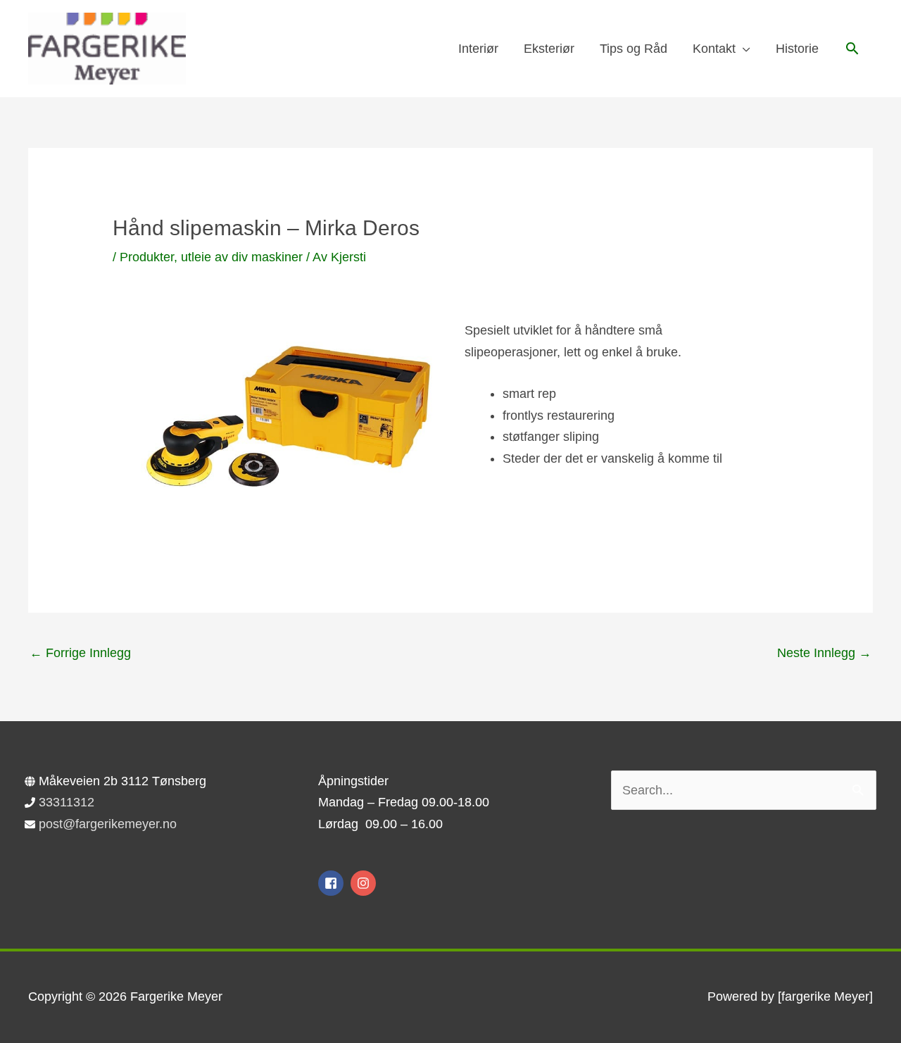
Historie (797, 49)
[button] (852, 48)
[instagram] (365, 883)
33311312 (66, 802)
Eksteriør (549, 49)
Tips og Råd (633, 49)
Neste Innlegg (824, 653)
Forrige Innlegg (80, 653)
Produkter (147, 257)
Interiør (478, 49)
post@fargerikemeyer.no (108, 824)
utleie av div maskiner (242, 257)
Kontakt (714, 49)
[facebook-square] (332, 883)
